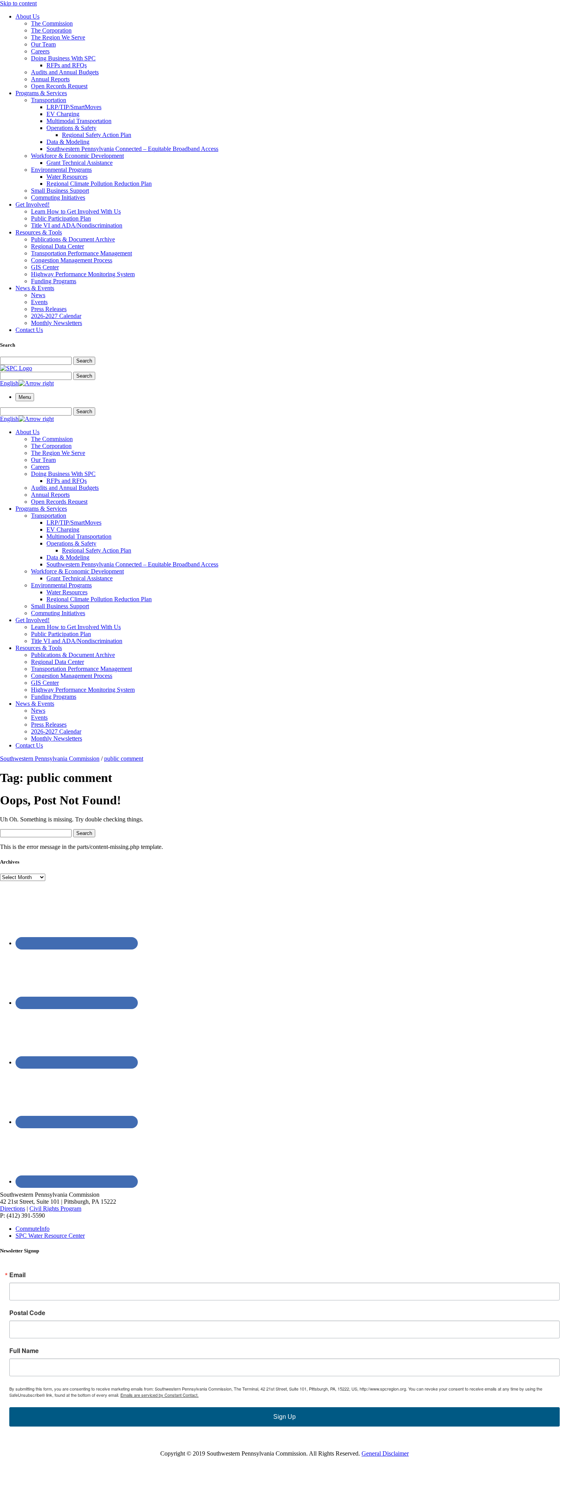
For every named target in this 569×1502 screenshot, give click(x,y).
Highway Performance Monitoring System (83, 274)
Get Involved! (32, 204)
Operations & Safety (71, 128)
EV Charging (62, 114)
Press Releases (49, 309)
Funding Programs (53, 281)
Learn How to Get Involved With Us (76, 211)
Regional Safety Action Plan (96, 135)
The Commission (52, 23)
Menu (25, 397)
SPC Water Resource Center (50, 1235)
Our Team (43, 44)
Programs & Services (41, 93)
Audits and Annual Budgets (65, 72)
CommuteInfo (32, 1228)
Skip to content (18, 3)
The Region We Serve (58, 37)
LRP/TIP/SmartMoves (73, 107)
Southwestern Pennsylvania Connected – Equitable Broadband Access (132, 148)
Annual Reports (50, 79)
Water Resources (66, 176)
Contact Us (29, 330)
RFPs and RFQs (66, 65)
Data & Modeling (67, 142)
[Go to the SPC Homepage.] (16, 368)
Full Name (24, 1351)
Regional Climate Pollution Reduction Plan (99, 183)
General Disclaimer (385, 1453)
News (38, 295)
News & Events (34, 288)
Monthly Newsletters (56, 323)
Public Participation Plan (61, 218)
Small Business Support (60, 190)
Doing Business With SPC (63, 58)
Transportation (48, 100)
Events (39, 302)
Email (17, 1275)
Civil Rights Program (55, 1208)
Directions (12, 1208)
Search (84, 361)
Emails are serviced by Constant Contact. (159, 1395)
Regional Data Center (57, 246)
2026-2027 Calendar (56, 316)
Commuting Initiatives (58, 197)
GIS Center (45, 267)
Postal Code (27, 1313)
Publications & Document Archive (73, 239)
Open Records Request (59, 86)
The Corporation (51, 30)
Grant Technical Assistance (79, 162)
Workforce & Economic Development (77, 155)
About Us (27, 16)
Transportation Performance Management (81, 253)
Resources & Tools (38, 232)
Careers (40, 51)
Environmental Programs (61, 169)
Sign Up (284, 1416)
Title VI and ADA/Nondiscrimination (76, 225)
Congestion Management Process (71, 260)
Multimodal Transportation (78, 121)
